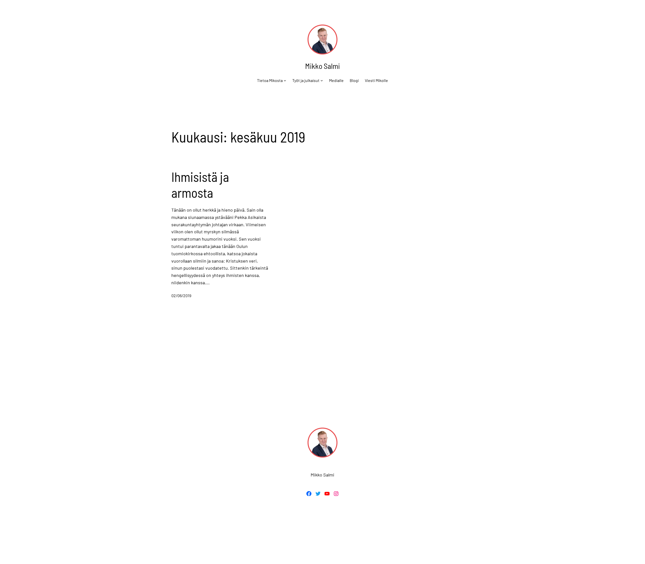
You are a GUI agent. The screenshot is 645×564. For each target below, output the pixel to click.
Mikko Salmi (322, 65)
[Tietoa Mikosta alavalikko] (285, 80)
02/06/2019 (181, 295)
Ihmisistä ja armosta (200, 184)
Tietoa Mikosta (270, 80)
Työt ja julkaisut (305, 80)
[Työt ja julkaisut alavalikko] (321, 80)
